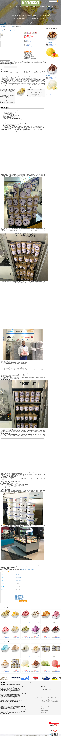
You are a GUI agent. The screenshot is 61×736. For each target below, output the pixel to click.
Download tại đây (29, 46)
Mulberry (25, 64)
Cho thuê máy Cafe (36, 6)
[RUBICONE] (46, 678)
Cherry (7, 64)
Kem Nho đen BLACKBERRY (47, 697)
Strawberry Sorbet (48, 699)
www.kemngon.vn (24, 569)
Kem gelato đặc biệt (45, 704)
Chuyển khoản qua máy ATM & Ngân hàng (30, 58)
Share (1, 603)
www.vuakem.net (31, 569)
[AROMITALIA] (15, 678)
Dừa (15, 64)
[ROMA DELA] (4, 678)
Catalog (43, 6)
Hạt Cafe (15, 6)
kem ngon (43, 64)
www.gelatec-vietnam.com (19, 598)
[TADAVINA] (25, 678)
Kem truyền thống (44, 710)
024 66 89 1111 (55, 734)
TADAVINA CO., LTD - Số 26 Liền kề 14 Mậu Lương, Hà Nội (28, 735)
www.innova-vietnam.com (19, 594)
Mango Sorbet (48, 59)
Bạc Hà (4, 64)
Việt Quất (37, 64)
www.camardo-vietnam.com (19, 597)
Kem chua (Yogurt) (45, 706)
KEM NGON (10, 6)
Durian (22, 64)
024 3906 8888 (55, 733)
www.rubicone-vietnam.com (19, 593)
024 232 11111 (55, 735)
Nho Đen (29, 64)
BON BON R (48, 75)
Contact (49, 6)
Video (47, 6)
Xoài (41, 64)
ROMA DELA (52, 44)
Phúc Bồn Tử (33, 64)
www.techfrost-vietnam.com (19, 595)
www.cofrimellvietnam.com (19, 596)
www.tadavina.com (18, 580)
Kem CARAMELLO (49, 42)
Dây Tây (12, 64)
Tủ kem (23, 6)
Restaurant (51, 45)
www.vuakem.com (18, 577)
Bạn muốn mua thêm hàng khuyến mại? (8, 30)
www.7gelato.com (18, 574)
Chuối (10, 64)
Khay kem (43, 708)
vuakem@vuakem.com (19, 590)
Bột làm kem (20, 6)
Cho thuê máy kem (29, 6)
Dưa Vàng (19, 64)
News (41, 6)
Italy (55, 44)
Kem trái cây (43, 712)
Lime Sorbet (48, 91)
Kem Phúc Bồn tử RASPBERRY (51, 701)
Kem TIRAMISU (55, 701)
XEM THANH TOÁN (27, 57)
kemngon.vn (45, 735)
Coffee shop (51, 61)
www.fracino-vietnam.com (19, 599)
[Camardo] (36, 678)
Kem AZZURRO (54, 700)
